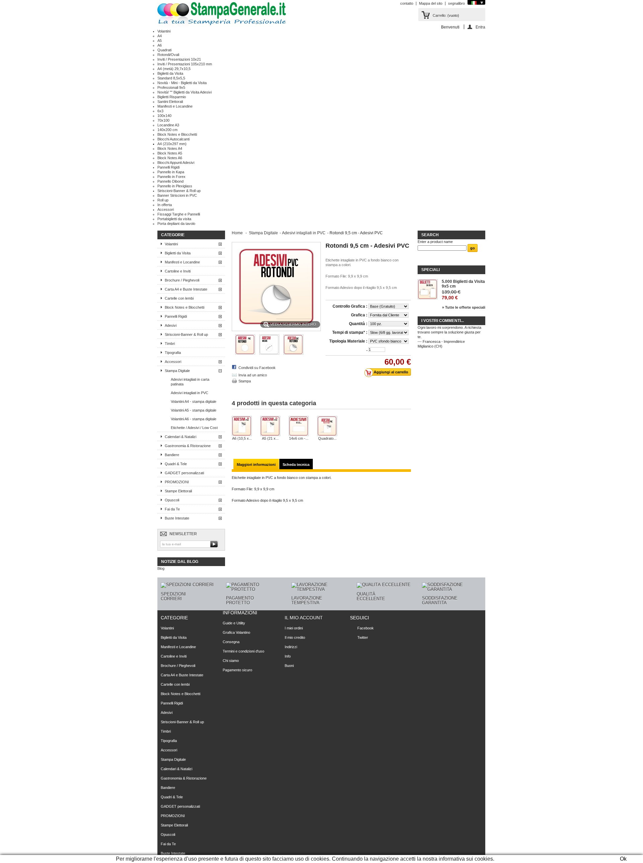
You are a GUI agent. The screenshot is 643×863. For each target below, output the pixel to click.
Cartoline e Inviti (178, 271)
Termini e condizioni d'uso (243, 651)
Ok (623, 859)
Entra (480, 27)
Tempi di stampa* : (349, 332)
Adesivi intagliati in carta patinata (190, 381)
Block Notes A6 (169, 158)
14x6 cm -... (298, 438)
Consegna (231, 642)
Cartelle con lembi (179, 298)
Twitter (362, 637)
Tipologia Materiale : (348, 341)
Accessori (165, 209)
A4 (159, 36)
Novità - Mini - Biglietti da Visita (182, 83)
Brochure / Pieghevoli (182, 280)
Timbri (170, 344)
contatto (406, 3)
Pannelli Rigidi (168, 167)
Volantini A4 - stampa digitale (193, 401)
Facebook (365, 628)
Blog (160, 568)
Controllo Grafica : (350, 306)
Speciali (430, 269)
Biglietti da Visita (170, 73)
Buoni (289, 666)
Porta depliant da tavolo (176, 224)
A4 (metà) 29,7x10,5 (174, 69)
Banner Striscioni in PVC (177, 195)
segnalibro (456, 3)
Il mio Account (304, 617)
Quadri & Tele (176, 464)
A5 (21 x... (270, 438)
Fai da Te (172, 509)
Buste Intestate (177, 518)
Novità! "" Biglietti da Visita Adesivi (184, 92)
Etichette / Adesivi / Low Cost (194, 428)
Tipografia (173, 353)
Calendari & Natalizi (180, 437)
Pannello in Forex (171, 177)
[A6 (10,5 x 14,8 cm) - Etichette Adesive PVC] (242, 426)
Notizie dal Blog (179, 561)
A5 (159, 41)
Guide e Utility (234, 623)
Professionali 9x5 (171, 87)
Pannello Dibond (170, 181)
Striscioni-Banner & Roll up (179, 191)
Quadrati (164, 50)
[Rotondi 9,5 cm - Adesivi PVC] (293, 353)
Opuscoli (172, 500)
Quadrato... (327, 438)
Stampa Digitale (177, 371)
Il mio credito (295, 637)
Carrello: (439, 15)
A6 (159, 45)
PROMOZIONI (177, 482)
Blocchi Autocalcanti (173, 139)
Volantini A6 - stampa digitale (193, 419)
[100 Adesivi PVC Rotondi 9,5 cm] (245, 353)
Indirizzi (291, 647)
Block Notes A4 (169, 148)
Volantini (163, 31)
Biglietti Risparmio (171, 97)
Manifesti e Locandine (175, 106)
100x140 (164, 116)
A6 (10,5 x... (242, 438)
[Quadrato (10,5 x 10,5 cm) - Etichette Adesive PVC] (327, 426)
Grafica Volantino (236, 632)
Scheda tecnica (296, 465)
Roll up (162, 200)
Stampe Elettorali (178, 491)
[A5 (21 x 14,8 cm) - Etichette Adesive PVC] (270, 426)
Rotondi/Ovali (168, 55)
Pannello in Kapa (170, 172)
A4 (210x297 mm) (172, 144)
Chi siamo (231, 661)
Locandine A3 (168, 125)
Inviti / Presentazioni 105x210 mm (184, 64)
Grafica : (359, 315)
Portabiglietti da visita (174, 219)
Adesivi (170, 325)
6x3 (160, 111)
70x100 (163, 120)
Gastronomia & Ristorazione (188, 446)
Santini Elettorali (170, 102)
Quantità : (358, 323)
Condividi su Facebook (257, 368)
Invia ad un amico (252, 375)
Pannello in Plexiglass (174, 186)
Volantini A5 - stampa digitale (193, 410)
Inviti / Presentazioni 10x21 (179, 59)
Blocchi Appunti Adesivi (175, 163)
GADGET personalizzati (184, 473)
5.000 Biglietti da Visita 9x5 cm (463, 284)
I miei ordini (294, 628)
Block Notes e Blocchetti (177, 134)
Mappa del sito (430, 3)
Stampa (244, 381)
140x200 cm (167, 130)
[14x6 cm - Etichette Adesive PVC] (299, 426)
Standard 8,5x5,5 (171, 78)
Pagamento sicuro (237, 670)
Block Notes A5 (169, 153)
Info (288, 656)
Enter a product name (435, 242)
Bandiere (172, 455)
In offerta (164, 205)
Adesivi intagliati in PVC (189, 393)
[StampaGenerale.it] (221, 14)
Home (237, 233)
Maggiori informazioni (256, 465)
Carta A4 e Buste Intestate (186, 289)
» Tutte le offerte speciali (463, 307)
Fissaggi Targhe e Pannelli (178, 214)
